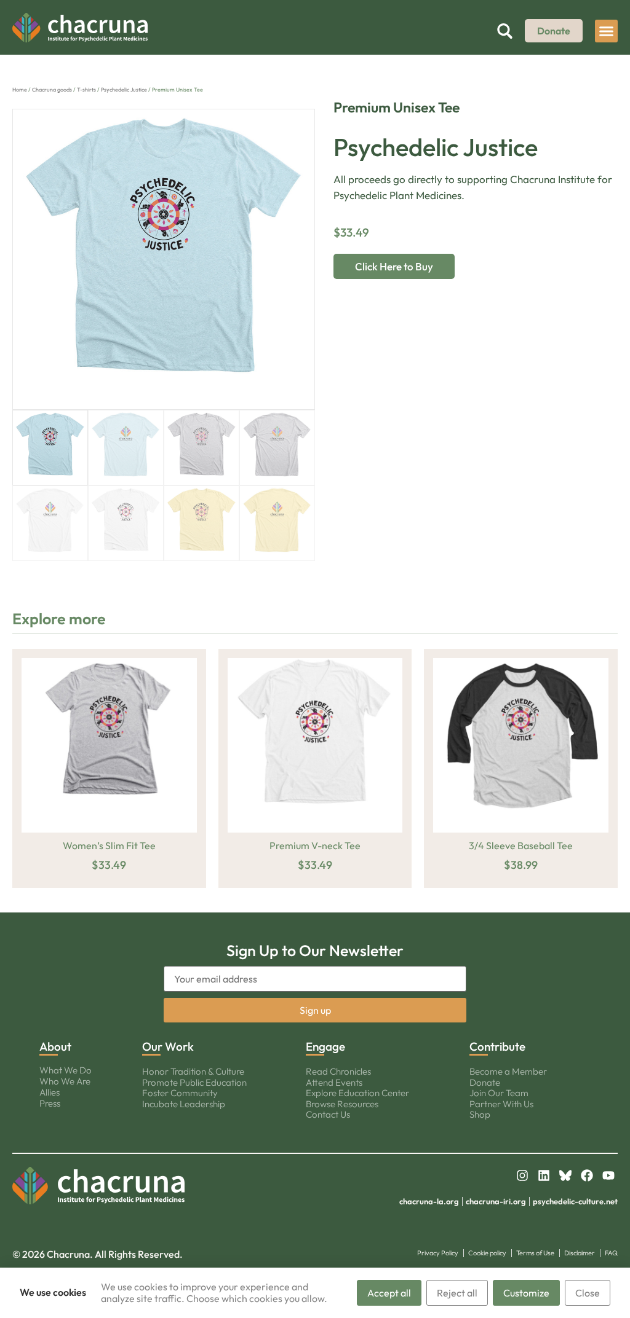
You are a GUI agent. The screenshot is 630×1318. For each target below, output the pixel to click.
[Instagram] (522, 1175)
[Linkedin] (544, 1175)
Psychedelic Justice (124, 89)
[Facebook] (587, 1175)
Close (587, 1293)
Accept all (389, 1293)
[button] (606, 31)
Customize (526, 1293)
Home (19, 89)
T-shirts (86, 89)
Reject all (457, 1293)
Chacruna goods (52, 89)
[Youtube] (608, 1175)
